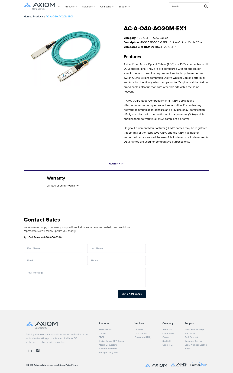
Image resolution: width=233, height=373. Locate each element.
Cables (102, 333)
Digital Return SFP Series (111, 341)
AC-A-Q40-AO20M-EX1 (59, 16)
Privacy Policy (64, 365)
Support (123, 6)
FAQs (187, 349)
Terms (75, 365)
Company (106, 6)
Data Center (141, 333)
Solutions (87, 6)
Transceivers (105, 330)
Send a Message (132, 294)
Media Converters (108, 345)
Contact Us (168, 345)
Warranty (116, 164)
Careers (166, 337)
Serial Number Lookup (196, 345)
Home (27, 16)
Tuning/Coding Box (108, 352)
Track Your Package (194, 330)
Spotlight (166, 341)
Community (168, 333)
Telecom (139, 330)
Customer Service (193, 341)
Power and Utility (143, 337)
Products (70, 6)
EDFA (101, 337)
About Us (167, 330)
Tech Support (191, 337)
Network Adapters (108, 349)
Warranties (190, 333)
